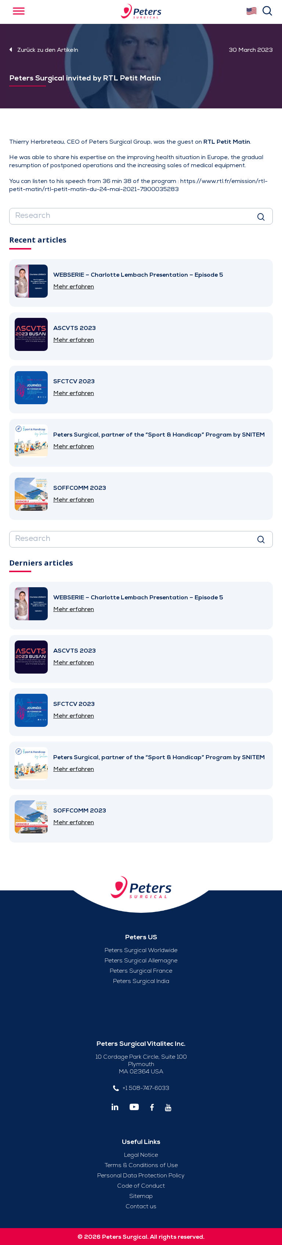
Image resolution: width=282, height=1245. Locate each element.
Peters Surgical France (141, 971)
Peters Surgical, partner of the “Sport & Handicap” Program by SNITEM (159, 434)
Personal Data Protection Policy (141, 1175)
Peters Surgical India (141, 981)
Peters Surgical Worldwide (141, 950)
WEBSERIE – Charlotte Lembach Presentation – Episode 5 (138, 275)
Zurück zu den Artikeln (47, 50)
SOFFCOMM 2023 (79, 488)
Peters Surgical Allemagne (141, 960)
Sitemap (141, 1196)
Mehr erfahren (73, 286)
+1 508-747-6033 (146, 1088)
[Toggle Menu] (19, 10)
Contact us (141, 1206)
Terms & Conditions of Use (141, 1165)
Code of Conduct (141, 1186)
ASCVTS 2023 (74, 328)
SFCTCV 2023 (74, 381)
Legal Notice (141, 1155)
